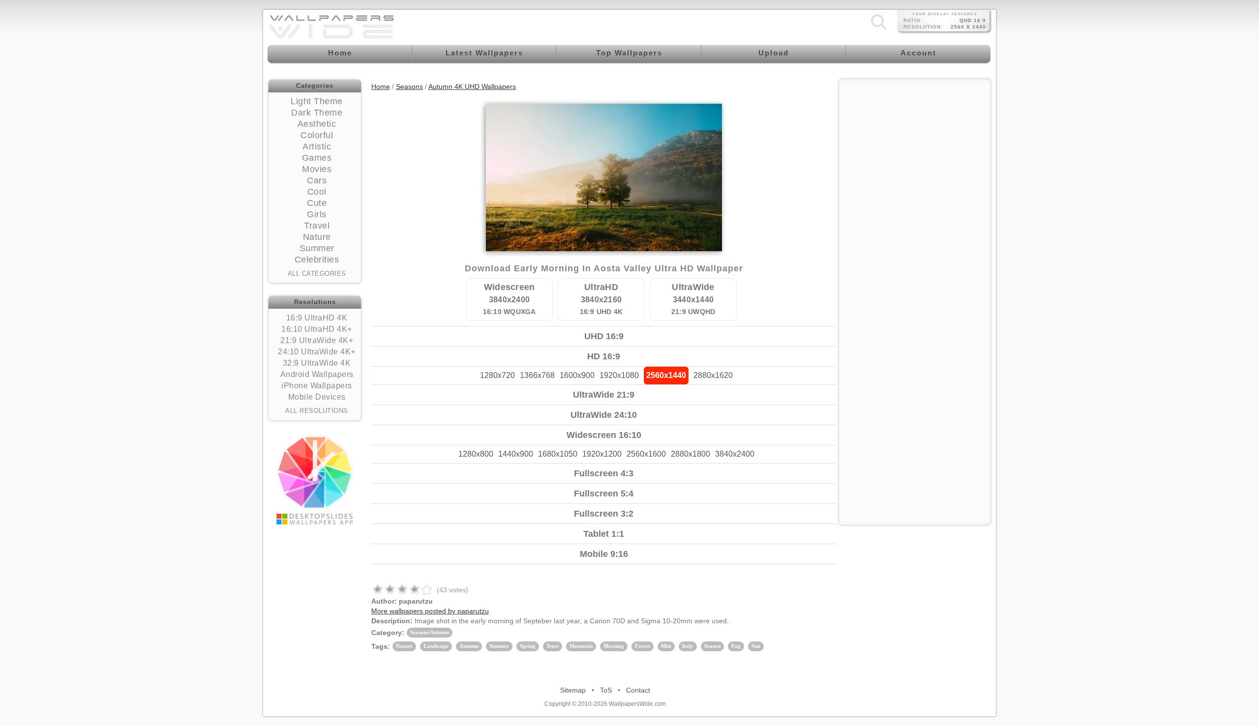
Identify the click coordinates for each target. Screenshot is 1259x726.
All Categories (317, 273)
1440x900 (515, 454)
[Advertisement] (915, 146)
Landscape (436, 646)
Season (712, 646)
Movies (316, 169)
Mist (666, 646)
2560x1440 (666, 375)
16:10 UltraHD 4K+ (316, 329)
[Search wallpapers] (879, 29)
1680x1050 (557, 454)
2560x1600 (646, 454)
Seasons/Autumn (429, 632)
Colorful (316, 135)
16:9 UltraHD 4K (317, 318)
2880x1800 (690, 454)
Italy (687, 646)
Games (317, 158)
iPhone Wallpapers (316, 385)
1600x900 (577, 375)
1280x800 (475, 454)
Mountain (581, 646)
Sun (755, 646)
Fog (736, 646)
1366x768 (537, 375)
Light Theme (317, 101)
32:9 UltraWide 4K (317, 363)
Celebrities (317, 259)
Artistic (316, 146)
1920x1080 (619, 375)
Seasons (409, 86)
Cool (317, 192)
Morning (613, 646)
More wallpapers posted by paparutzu (430, 611)
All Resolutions (316, 410)
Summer (317, 248)
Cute (317, 203)
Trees (552, 646)
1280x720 (497, 375)
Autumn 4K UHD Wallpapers (472, 86)
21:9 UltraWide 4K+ (316, 340)
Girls (317, 214)
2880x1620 (713, 375)
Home (380, 86)
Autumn (469, 646)
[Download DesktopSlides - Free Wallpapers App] (314, 479)
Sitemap (573, 690)
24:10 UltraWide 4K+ (317, 352)
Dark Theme (316, 112)
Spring (528, 646)
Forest (642, 646)
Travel (317, 226)
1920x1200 (602, 454)
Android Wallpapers (317, 374)
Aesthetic (317, 124)
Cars (317, 180)
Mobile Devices (317, 397)
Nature (317, 237)
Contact (638, 690)
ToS (606, 690)
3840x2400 (734, 454)
